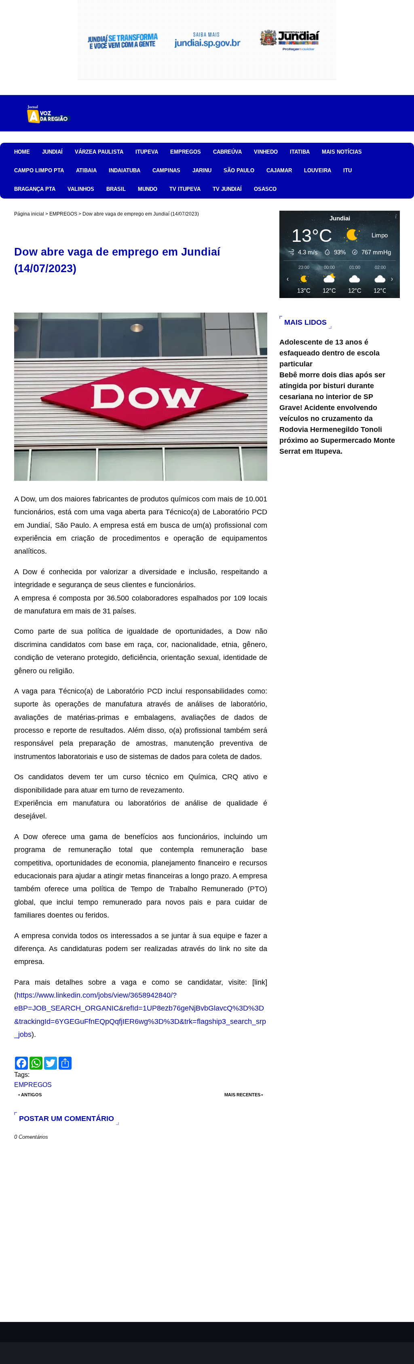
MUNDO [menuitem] (147, 189)
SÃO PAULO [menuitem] (239, 170)
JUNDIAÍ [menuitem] (52, 152)
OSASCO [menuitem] (265, 189)
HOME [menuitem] (22, 152)
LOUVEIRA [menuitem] (317, 170)
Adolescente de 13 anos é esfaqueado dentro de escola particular (329, 353)
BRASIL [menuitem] (116, 189)
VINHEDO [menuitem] (266, 152)
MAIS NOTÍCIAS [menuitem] (342, 152)
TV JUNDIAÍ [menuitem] (227, 189)
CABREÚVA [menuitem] (227, 152)
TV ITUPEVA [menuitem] (185, 189)
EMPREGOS (63, 214)
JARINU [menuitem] (201, 170)
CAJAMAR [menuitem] (279, 170)
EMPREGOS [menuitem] (185, 152)
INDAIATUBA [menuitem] (124, 170)
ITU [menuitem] (347, 170)
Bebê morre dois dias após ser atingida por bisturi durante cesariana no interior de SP (332, 386)
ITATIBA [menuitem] (300, 152)
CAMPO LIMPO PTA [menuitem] (39, 170)
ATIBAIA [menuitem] (86, 170)
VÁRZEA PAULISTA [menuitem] (99, 152)
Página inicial (29, 214)
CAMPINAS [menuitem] (166, 170)
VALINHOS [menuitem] (81, 189)
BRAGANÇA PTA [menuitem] (34, 189)
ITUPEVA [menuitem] (146, 152)
